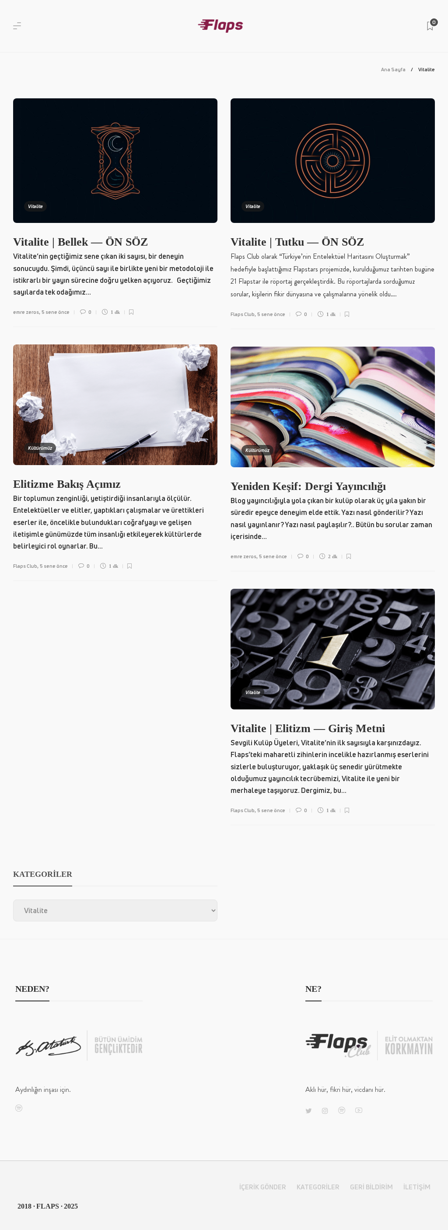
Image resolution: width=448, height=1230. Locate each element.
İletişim (416, 1187)
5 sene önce (56, 312)
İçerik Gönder (262, 1187)
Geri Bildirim (371, 1187)
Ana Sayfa (393, 69)
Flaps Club (243, 314)
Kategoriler (318, 1187)
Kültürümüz (40, 448)
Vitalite (35, 206)
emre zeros (26, 312)
